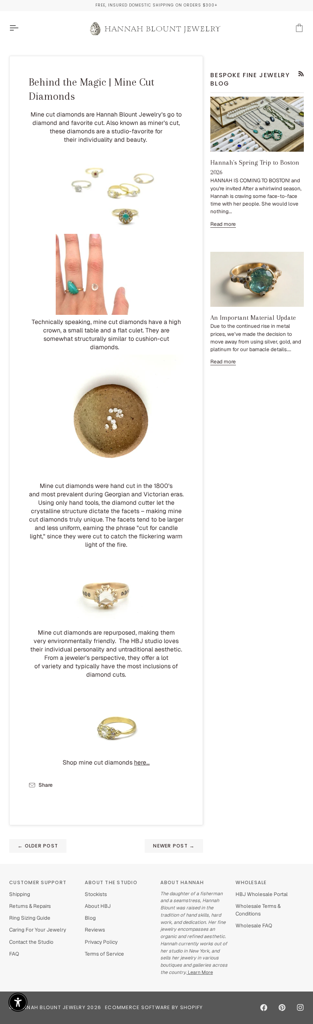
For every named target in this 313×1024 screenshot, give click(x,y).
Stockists (96, 894)
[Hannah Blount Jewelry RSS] (301, 73)
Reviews (95, 929)
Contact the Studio (31, 941)
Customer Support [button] (37, 882)
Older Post (38, 846)
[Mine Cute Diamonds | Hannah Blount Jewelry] (106, 416)
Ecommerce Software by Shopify (154, 1007)
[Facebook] (263, 1007)
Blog (90, 917)
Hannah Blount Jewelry (51, 1007)
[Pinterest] (282, 1007)
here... (142, 762)
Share (46, 784)
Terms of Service (104, 953)
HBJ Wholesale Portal (262, 894)
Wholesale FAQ (254, 925)
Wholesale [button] (251, 882)
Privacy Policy (101, 941)
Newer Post (174, 846)
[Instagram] (300, 1007)
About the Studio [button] (111, 882)
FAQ (14, 953)
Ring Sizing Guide (29, 917)
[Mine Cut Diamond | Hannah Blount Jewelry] (106, 274)
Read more (223, 223)
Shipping (19, 894)
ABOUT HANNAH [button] (182, 882)
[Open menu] (20, 28)
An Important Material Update (253, 317)
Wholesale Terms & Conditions (258, 909)
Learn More (200, 972)
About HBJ (98, 905)
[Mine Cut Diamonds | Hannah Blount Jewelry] (106, 190)
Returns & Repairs (30, 905)
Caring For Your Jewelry (37, 929)
